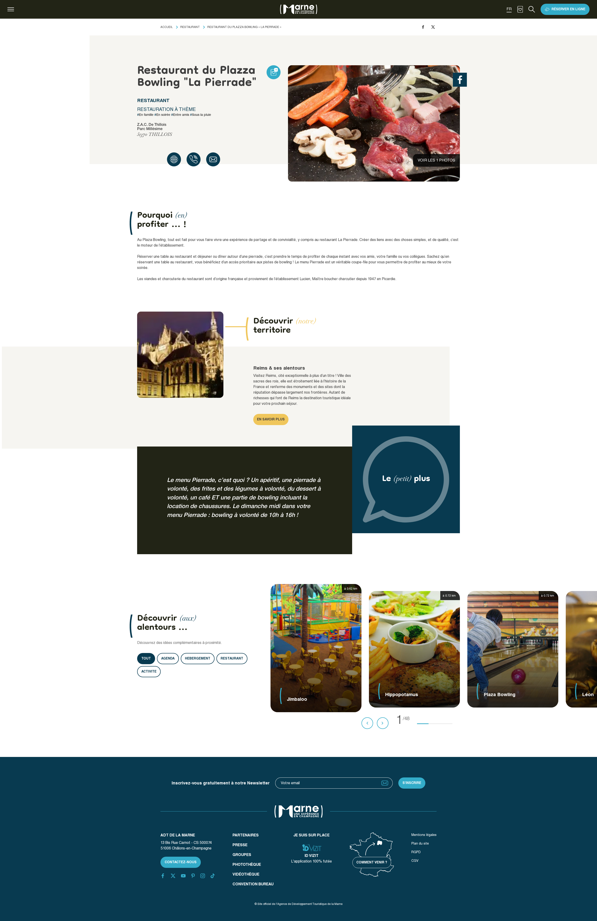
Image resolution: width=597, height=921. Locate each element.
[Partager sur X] (433, 27)
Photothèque (247, 864)
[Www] (174, 159)
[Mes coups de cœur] (520, 9)
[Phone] (194, 159)
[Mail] (213, 159)
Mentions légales (424, 835)
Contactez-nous (181, 862)
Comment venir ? (371, 862)
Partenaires (246, 835)
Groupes (242, 854)
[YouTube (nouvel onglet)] (183, 875)
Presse (240, 845)
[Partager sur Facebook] (423, 27)
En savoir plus (271, 419)
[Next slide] (383, 723)
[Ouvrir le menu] (11, 9)
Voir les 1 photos (436, 160)
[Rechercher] (531, 9)
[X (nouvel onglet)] (173, 875)
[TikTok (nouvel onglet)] (213, 875)
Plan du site (420, 843)
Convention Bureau (253, 884)
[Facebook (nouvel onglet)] (162, 875)
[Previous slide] (367, 723)
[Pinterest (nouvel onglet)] (193, 875)
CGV (414, 861)
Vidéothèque (246, 874)
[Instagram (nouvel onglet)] (202, 875)
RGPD (416, 852)
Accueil (166, 27)
